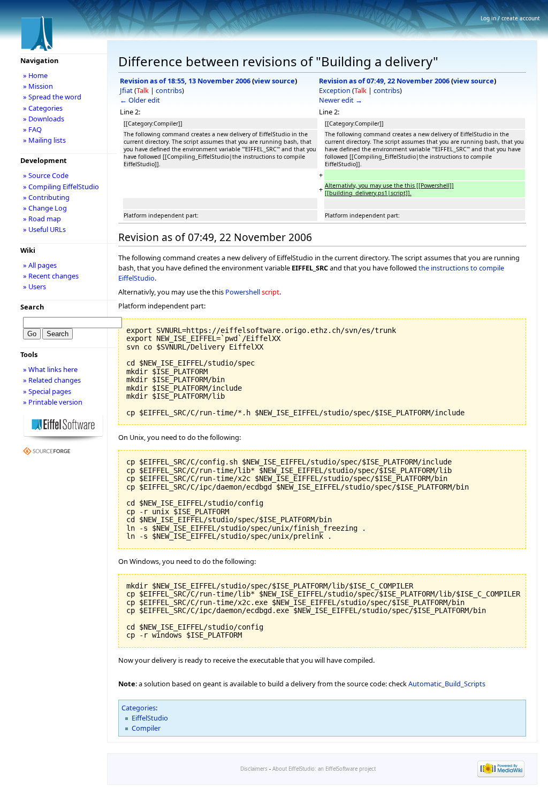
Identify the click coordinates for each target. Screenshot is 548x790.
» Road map (42, 218)
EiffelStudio (150, 718)
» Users (34, 286)
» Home (35, 75)
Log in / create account (510, 18)
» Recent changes (51, 276)
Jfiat (126, 90)
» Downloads (43, 118)
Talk (142, 90)
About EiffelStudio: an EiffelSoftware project (324, 768)
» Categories (43, 108)
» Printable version (52, 402)
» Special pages (47, 391)
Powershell (242, 292)
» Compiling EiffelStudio (61, 186)
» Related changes (52, 380)
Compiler (146, 728)
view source (274, 81)
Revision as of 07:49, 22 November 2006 (384, 81)
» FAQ (32, 129)
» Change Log (45, 208)
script (270, 292)
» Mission (38, 86)
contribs (169, 90)
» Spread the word (52, 97)
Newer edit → (340, 100)
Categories (138, 707)
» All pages (40, 265)
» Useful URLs (44, 229)
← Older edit (140, 100)
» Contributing (46, 197)
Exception (335, 90)
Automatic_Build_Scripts (446, 683)
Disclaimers (254, 768)
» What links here (50, 369)
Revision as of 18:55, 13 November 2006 (185, 81)
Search (32, 307)
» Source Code (45, 175)
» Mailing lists (44, 140)
